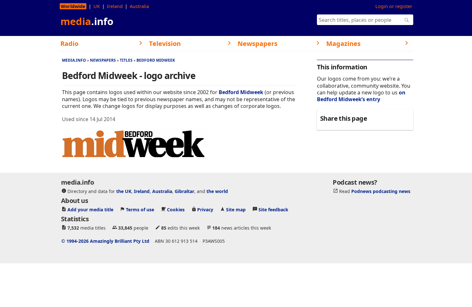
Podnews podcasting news (380, 191)
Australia (139, 6)
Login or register (393, 6)
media (86, 21)
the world (217, 191)
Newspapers (103, 60)
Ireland (115, 6)
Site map (236, 209)
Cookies (176, 209)
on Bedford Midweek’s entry (361, 96)
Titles (126, 60)
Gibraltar (184, 191)
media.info (74, 60)
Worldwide (73, 6)
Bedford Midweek (155, 60)
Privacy (205, 209)
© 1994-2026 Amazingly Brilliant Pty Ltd (105, 241)
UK (96, 6)
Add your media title (90, 209)
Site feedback (273, 209)
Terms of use (140, 209)
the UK (123, 191)
